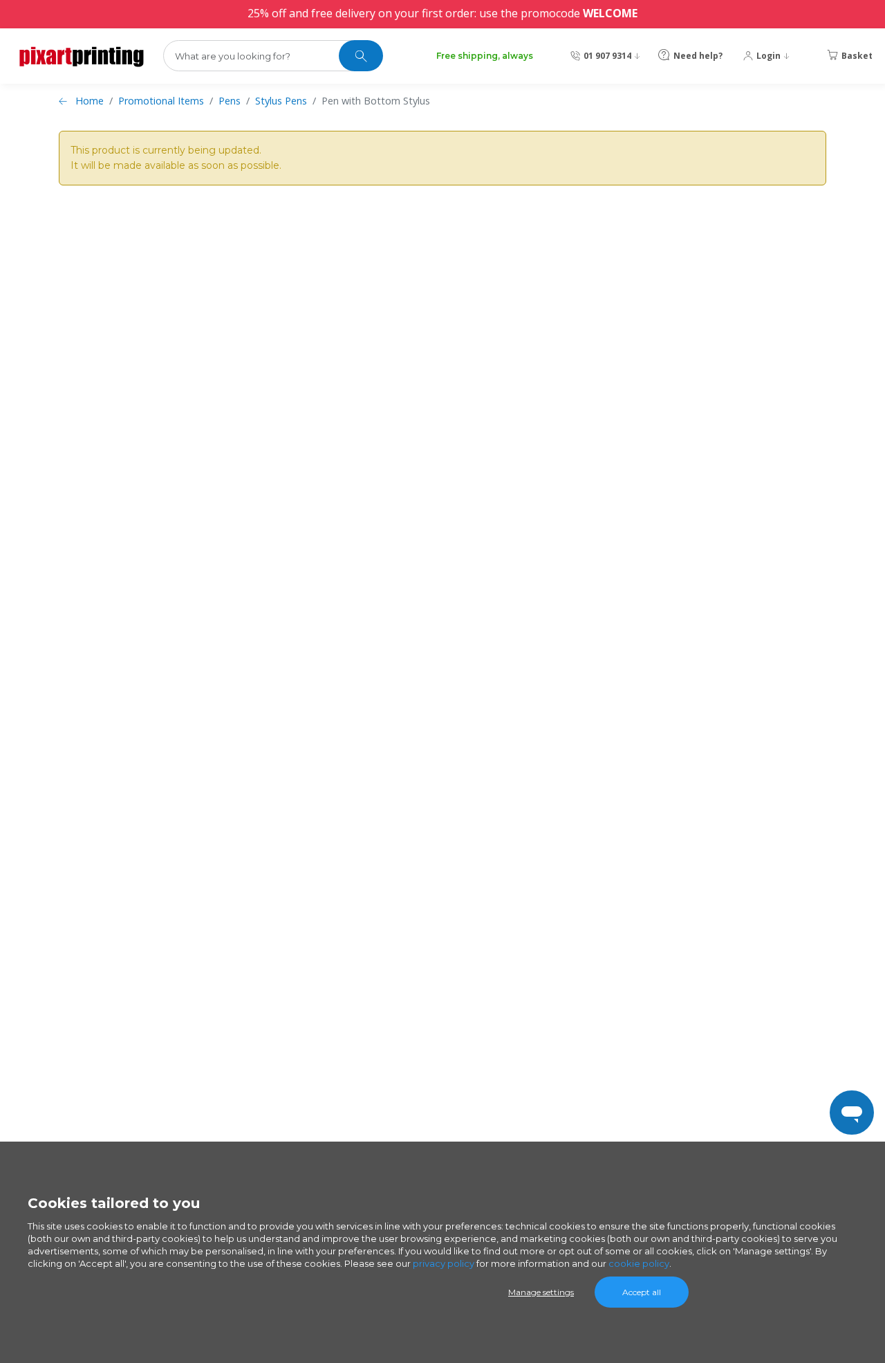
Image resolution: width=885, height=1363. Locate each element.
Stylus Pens (281, 100)
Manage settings (541, 1292)
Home (89, 100)
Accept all (641, 1292)
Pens (229, 100)
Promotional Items (161, 100)
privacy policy (443, 1263)
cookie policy (638, 1263)
